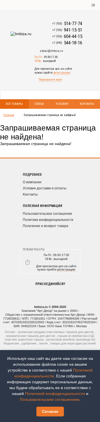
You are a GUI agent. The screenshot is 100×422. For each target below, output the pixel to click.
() (93, 5)
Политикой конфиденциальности (55, 393)
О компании (32, 182)
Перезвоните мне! (50, 79)
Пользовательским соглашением (49, 399)
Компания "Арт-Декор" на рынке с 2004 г (50, 310)
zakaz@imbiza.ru (51, 51)
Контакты (30, 194)
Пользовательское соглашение (47, 214)
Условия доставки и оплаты (44, 188)
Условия (62, 104)
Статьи (39, 104)
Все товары (14, 104)
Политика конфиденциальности (48, 220)
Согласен (50, 411)
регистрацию (61, 72)
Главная (8, 115)
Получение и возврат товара (45, 226)
